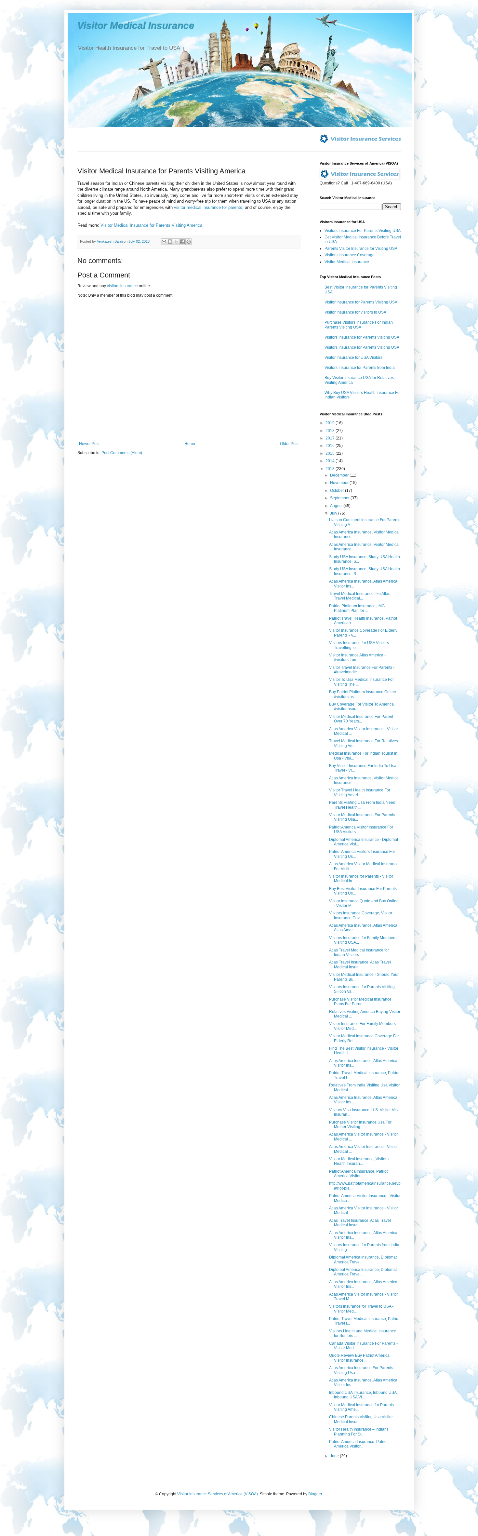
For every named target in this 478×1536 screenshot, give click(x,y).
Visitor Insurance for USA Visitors (353, 357)
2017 (330, 438)
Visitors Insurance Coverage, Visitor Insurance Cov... (360, 915)
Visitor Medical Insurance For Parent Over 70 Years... (361, 718)
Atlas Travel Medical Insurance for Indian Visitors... (359, 952)
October (337, 490)
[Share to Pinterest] (188, 241)
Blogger (315, 1494)
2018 (330, 430)
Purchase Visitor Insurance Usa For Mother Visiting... (360, 1124)
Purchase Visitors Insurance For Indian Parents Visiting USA (359, 324)
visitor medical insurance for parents (208, 207)
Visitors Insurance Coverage (350, 255)
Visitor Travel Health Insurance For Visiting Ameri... (359, 792)
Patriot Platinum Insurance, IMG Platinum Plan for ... (357, 608)
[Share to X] (176, 241)
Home (189, 443)
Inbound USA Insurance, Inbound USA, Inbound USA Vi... (363, 1394)
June (335, 1456)
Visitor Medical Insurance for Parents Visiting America (151, 225)
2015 (330, 453)
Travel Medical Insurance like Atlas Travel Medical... (359, 595)
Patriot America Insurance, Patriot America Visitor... (358, 1173)
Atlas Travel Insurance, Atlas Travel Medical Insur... (360, 964)
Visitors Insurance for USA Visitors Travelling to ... (359, 645)
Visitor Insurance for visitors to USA (355, 312)
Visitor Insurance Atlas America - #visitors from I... (357, 657)
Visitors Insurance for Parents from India (360, 367)
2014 (330, 461)
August (336, 506)
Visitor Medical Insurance (135, 25)
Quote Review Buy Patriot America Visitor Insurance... (359, 1357)
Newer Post (89, 443)
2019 (330, 423)
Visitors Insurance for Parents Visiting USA (362, 337)
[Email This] (164, 241)
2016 (330, 445)
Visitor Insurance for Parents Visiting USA (361, 302)
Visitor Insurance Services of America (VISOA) (217, 1494)
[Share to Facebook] (182, 241)
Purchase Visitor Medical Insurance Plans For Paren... (360, 1001)
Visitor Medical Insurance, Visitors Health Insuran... (359, 1161)
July (334, 513)
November (340, 482)
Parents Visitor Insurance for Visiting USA (361, 248)
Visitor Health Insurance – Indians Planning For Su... (359, 1431)
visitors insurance (122, 286)
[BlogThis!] (170, 241)
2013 (330, 468)
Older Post (289, 443)
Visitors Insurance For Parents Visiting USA (363, 230)
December (340, 475)
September (340, 498)
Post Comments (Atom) (121, 453)
